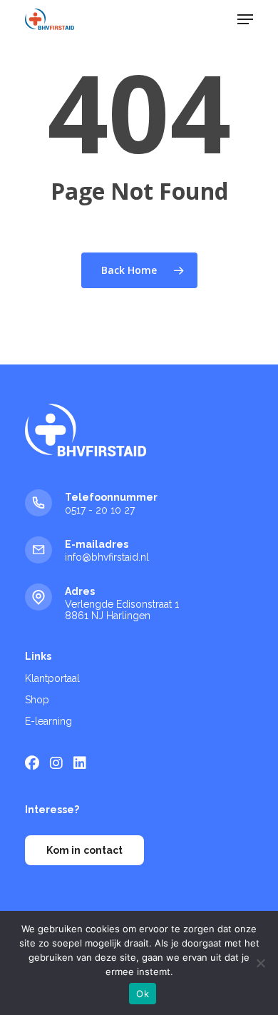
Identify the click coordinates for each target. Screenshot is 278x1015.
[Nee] (260, 963)
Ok (142, 993)
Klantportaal (52, 678)
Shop (37, 699)
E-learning (48, 721)
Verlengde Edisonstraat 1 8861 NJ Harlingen (122, 609)
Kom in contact (84, 850)
